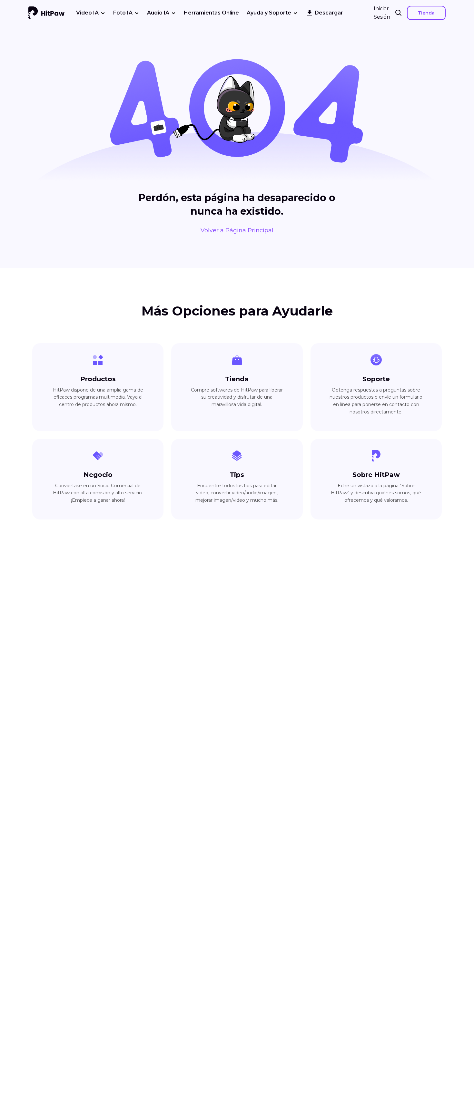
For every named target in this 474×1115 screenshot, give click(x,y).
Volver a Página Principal (237, 230)
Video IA (87, 13)
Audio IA (158, 13)
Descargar (329, 13)
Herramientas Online (211, 13)
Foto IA (123, 13)
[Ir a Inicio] (46, 13)
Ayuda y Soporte (269, 13)
